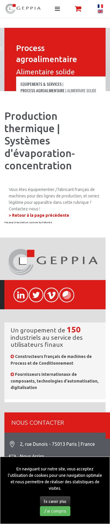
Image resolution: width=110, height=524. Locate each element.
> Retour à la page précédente (39, 215)
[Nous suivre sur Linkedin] (18, 291)
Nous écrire (32, 456)
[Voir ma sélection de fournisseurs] (78, 9)
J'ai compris (55, 511)
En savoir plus (55, 501)
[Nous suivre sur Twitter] (33, 291)
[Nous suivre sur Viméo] (48, 291)
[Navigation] (57, 9)
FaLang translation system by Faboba (28, 222)
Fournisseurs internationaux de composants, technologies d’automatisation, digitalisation (55, 381)
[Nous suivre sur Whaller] (64, 291)
